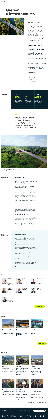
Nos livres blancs (15, 411)
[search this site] (43, 1)
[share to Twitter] (38, 416)
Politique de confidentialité (13, 416)
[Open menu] (46, 1)
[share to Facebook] (40, 416)
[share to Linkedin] (35, 416)
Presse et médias (10, 411)
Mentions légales (21, 416)
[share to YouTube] (43, 416)
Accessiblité (28, 415)
